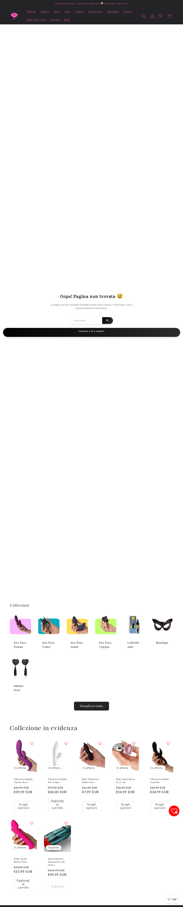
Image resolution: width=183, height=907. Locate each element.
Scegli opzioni (23, 806)
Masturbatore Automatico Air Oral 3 (56, 861)
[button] (143, 16)
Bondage (162, 643)
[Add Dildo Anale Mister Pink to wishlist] (32, 823)
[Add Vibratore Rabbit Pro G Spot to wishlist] (66, 743)
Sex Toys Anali (77, 645)
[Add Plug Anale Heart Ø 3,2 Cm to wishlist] (134, 743)
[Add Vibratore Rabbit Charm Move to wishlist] (32, 743)
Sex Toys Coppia (105, 645)
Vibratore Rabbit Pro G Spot (57, 781)
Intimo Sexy (18, 688)
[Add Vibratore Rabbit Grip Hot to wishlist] (168, 743)
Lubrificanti (133, 645)
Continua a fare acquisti (91, 331)
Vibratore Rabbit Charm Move (23, 781)
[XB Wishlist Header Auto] (161, 16)
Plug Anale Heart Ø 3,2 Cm (125, 781)
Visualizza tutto (91, 706)
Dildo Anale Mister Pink (20, 860)
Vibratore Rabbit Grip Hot (159, 781)
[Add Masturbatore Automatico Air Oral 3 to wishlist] (66, 823)
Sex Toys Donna (20, 645)
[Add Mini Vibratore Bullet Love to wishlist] (100, 743)
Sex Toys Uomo (48, 645)
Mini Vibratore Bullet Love (90, 781)
